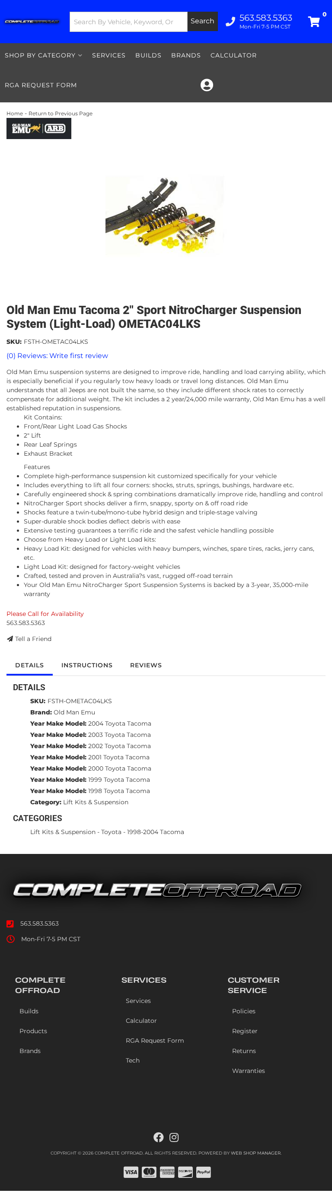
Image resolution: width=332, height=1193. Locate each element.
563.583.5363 (39, 923)
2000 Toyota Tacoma (119, 768)
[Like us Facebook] (158, 1137)
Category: (45, 802)
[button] (144, 22)
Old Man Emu (74, 712)
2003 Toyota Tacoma (119, 735)
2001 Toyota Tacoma (119, 757)
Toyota (111, 832)
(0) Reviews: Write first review (57, 356)
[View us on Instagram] (174, 1137)
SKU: (14, 342)
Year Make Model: (58, 723)
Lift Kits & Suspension (95, 802)
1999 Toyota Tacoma (119, 780)
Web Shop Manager (256, 1153)
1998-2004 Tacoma (155, 832)
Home (14, 113)
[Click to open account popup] (207, 85)
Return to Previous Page (61, 113)
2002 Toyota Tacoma (119, 746)
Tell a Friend (33, 639)
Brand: (41, 712)
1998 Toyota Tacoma (119, 791)
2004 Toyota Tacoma (119, 723)
